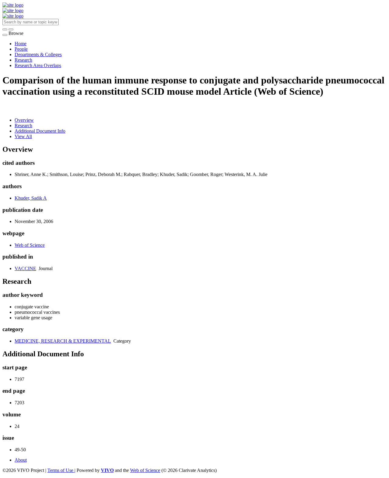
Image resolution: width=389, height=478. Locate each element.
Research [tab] (23, 125)
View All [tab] (23, 136)
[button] (4, 29)
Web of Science (30, 245)
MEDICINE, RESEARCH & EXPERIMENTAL (63, 341)
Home (20, 43)
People (21, 49)
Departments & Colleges (38, 54)
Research (23, 60)
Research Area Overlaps (38, 65)
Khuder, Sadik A (31, 198)
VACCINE (25, 268)
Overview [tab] (24, 120)
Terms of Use (60, 470)
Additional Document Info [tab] (40, 131)
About (21, 460)
